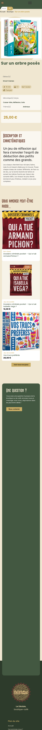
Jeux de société (8, 302)
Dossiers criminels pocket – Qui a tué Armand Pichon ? (19, 255)
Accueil (2, 12)
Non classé (7, 251)
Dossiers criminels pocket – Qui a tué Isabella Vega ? (19, 305)
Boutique (10, 12)
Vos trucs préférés (11, 355)
